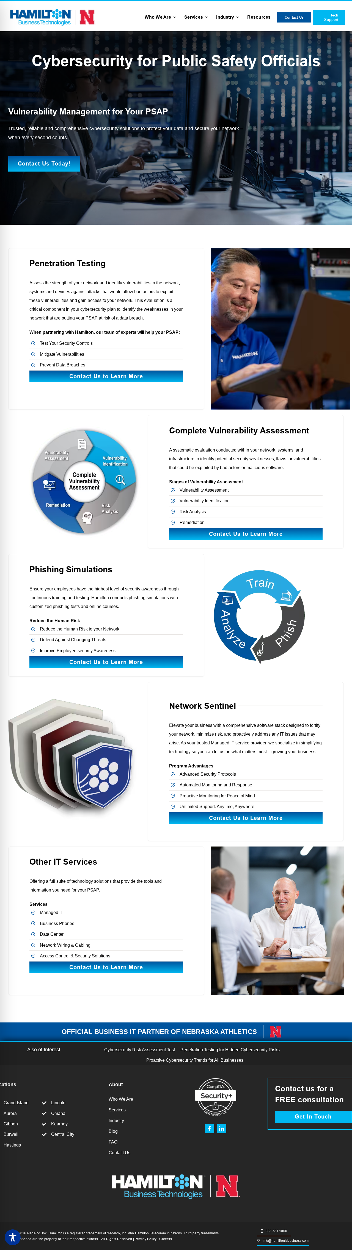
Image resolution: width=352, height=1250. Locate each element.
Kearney (59, 1124)
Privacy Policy (145, 1239)
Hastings (12, 1145)
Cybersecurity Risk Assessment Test (139, 1049)
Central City (62, 1134)
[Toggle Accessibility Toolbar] (12, 1237)
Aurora (10, 1113)
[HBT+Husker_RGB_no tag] (53, 8)
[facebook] (209, 1128)
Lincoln (58, 1102)
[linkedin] (221, 1128)
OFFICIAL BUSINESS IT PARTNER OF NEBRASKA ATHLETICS (159, 1031)
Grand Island (16, 1102)
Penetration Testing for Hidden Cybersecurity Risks (230, 1049)
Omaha (58, 1113)
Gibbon (11, 1124)
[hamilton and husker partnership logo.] (176, 1172)
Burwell (11, 1134)
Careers (165, 1239)
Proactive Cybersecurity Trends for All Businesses (194, 1060)
